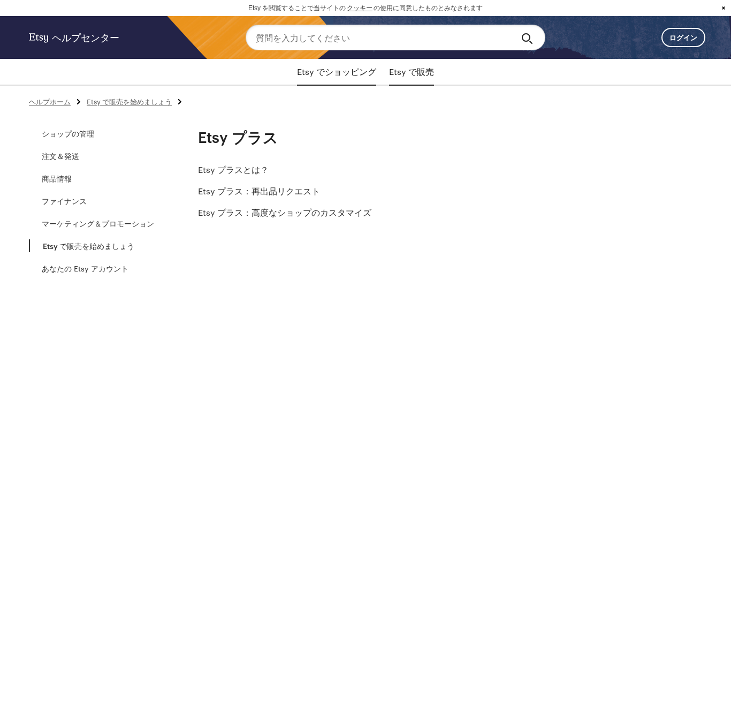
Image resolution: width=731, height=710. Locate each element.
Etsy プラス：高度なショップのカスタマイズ (284, 212)
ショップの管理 (68, 133)
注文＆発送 (60, 155)
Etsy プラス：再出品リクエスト (259, 191)
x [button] (723, 8)
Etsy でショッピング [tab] (336, 71)
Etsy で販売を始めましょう (129, 101)
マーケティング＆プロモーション (98, 223)
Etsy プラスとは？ (233, 169)
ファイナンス (64, 200)
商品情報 (57, 178)
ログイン (683, 37)
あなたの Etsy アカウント (85, 268)
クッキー (359, 8)
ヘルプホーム (50, 101)
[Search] (529, 37)
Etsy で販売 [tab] (411, 71)
